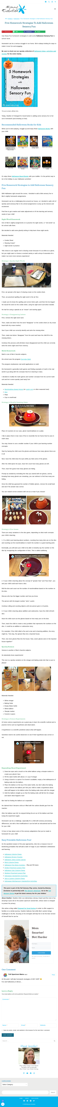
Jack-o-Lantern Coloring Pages (15, 878)
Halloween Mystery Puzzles (13, 857)
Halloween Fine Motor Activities (15, 865)
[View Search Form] (55, 2)
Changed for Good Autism (27, 908)
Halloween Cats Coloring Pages (15, 870)
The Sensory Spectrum (32, 891)
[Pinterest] (27, 1100)
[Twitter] (33, 1100)
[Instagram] (52, 1)
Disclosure (34, 1098)
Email (23, 1025)
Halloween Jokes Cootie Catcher (15, 859)
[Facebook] (45, 1)
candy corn (29, 389)
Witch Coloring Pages (12, 862)
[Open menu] (55, 9)
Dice (6, 392)
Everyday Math (26, 359)
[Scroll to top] (54, 1101)
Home (21, 1098)
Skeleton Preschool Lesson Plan (15, 873)
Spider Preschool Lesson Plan (15, 868)
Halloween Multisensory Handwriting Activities (21, 881)
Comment (6, 999)
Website (43, 1025)
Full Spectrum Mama (16, 974)
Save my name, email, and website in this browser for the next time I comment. (26, 1030)
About (27, 1098)
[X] (49, 1)
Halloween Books (44, 128)
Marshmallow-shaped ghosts (14, 389)
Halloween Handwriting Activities (16, 876)
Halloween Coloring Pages (13, 854)
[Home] (6, 18)
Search (53, 1092)
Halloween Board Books (20, 176)
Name (4, 1025)
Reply (53, 974)
